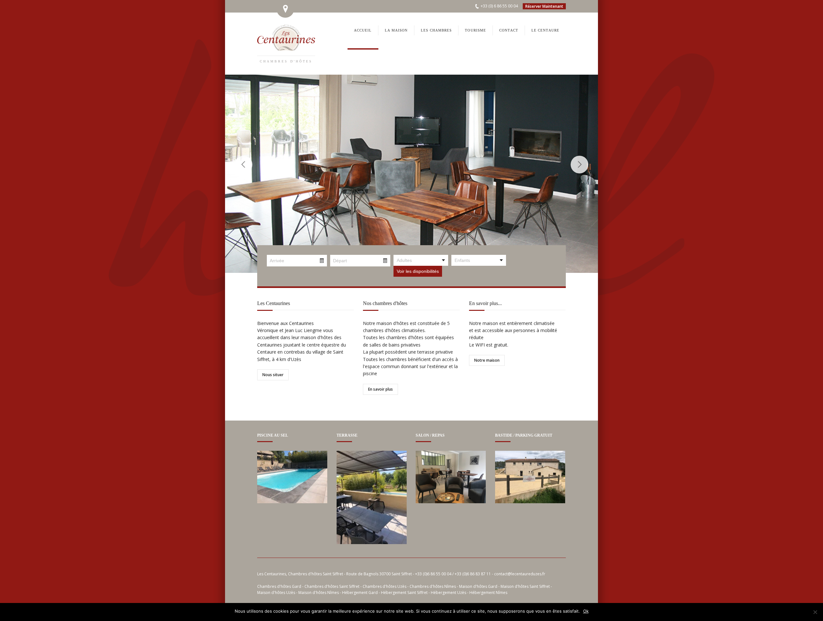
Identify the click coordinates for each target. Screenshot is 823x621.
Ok (586, 611)
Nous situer (273, 374)
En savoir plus (380, 389)
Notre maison (487, 360)
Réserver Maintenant (544, 6)
